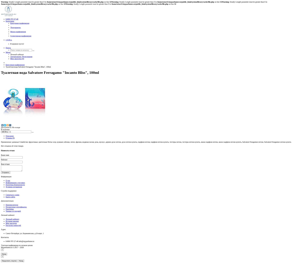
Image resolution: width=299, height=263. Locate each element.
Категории (10, 21)
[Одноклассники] (8, 125)
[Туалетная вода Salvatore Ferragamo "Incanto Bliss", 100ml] (24, 123)
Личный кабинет (12, 219)
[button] (9, 40)
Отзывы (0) (10, 138)
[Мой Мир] (10, 125)
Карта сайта (10, 197)
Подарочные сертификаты (16, 207)
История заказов (12, 221)
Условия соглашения (14, 187)
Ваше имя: (5, 155)
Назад (4, 254)
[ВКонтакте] (2, 125)
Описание (10, 136)
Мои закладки (11, 223)
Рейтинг (4, 160)
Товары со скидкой (13, 211)
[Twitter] (5, 125)
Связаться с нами (12, 195)
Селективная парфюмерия (20, 36)
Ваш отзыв (5, 164)
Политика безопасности (15, 185)
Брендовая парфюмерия (19, 23)
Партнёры (10, 209)
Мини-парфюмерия (18, 32)
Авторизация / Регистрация (21, 57)
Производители (12, 205)
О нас (8, 181)
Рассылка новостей (13, 225)
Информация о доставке (15, 183)
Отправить (5, 172)
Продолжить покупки (9, 261)
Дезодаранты (15, 28)
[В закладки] (33, 132)
